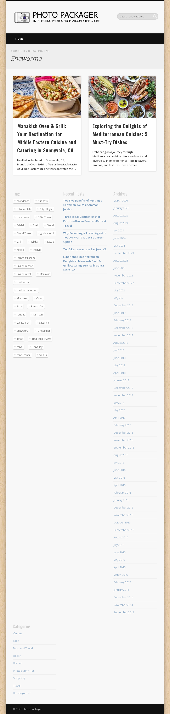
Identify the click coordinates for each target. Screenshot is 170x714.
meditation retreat (27, 290)
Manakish (45, 274)
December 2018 (123, 328)
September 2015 (123, 530)
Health (17, 656)
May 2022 (119, 290)
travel (20, 347)
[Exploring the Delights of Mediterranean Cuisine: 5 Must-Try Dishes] (122, 97)
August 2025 (120, 215)
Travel (17, 685)
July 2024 (118, 230)
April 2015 (119, 567)
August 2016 (120, 455)
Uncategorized (22, 693)
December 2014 (123, 597)
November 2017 (123, 395)
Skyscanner (44, 331)
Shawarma (23, 331)
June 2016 (119, 470)
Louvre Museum (26, 258)
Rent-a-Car (37, 306)
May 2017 (119, 410)
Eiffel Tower (44, 217)
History (17, 663)
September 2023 (123, 253)
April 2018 (119, 373)
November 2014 (123, 605)
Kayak (50, 241)
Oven (39, 298)
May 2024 (119, 245)
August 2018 (120, 343)
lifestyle (37, 250)
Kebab (20, 250)
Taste (20, 339)
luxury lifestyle (25, 266)
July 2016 (118, 462)
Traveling (37, 347)
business (42, 201)
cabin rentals (24, 209)
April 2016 (119, 485)
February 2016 (122, 492)
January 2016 (121, 500)
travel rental (23, 355)
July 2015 (118, 545)
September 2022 (123, 283)
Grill (19, 241)
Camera (18, 633)
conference (23, 217)
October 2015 (121, 522)
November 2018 (123, 335)
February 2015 (122, 582)
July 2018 (118, 350)
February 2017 (122, 425)
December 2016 (123, 432)
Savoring (44, 322)
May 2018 (119, 365)
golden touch (47, 233)
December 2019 (123, 305)
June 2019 (119, 313)
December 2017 (123, 388)
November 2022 (123, 275)
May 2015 (119, 560)
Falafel (20, 225)
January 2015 (121, 590)
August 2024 (120, 223)
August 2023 (120, 260)
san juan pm (23, 322)
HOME (19, 38)
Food (35, 225)
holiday (34, 241)
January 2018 (121, 380)
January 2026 (121, 208)
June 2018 (119, 358)
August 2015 (120, 537)
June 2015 (119, 552)
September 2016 (123, 447)
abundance (23, 201)
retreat (21, 314)
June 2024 (119, 238)
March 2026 (120, 200)
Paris (19, 306)
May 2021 (119, 298)
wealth (43, 355)
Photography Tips (23, 670)
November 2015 (123, 515)
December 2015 (123, 507)
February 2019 (122, 320)
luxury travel (24, 274)
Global (50, 225)
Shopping (19, 678)
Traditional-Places (41, 339)
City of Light (46, 209)
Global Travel (24, 233)
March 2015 (120, 575)
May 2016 (119, 477)
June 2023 (119, 268)
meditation (23, 282)
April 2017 (119, 417)
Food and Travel (23, 648)
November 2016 (123, 440)
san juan (38, 314)
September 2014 (123, 612)
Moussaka (22, 298)
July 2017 (118, 403)
